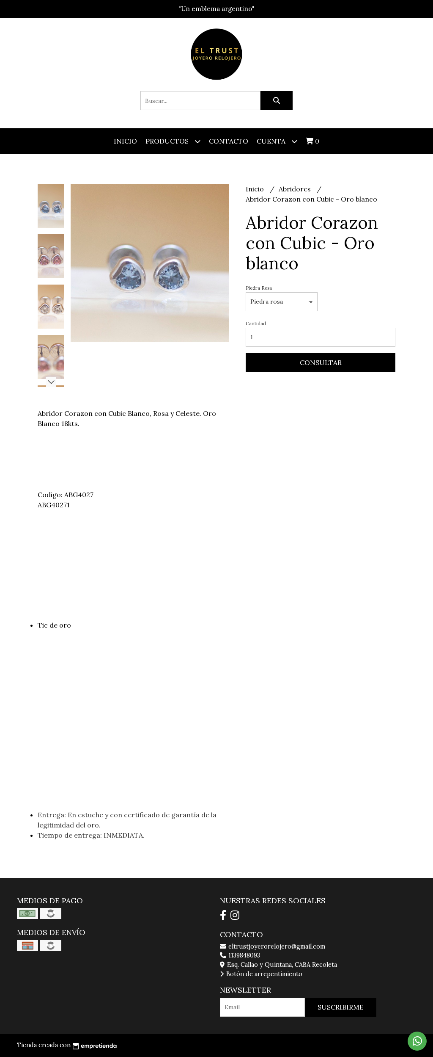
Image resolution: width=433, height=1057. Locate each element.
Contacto (228, 141)
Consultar (321, 362)
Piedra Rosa (259, 288)
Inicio (125, 141)
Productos (167, 141)
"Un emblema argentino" (216, 9)
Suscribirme (341, 1007)
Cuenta (272, 141)
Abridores (295, 189)
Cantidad (256, 324)
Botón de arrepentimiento (263, 974)
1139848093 (243, 955)
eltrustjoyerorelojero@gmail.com (276, 946)
